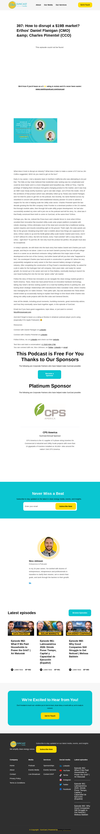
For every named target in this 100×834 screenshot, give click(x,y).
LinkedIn (42, 330)
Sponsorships (48, 766)
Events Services (49, 770)
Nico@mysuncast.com (22, 312)
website (56, 340)
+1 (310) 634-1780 (48, 344)
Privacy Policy (15, 778)
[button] (48, 5)
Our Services (61, 5)
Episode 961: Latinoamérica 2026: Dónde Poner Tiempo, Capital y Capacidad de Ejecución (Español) (80, 791)
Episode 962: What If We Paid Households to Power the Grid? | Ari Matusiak (82, 772)
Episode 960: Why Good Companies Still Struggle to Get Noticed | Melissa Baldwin (82, 810)
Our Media (48, 5)
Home (12, 766)
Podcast (31, 766)
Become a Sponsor (49, 374)
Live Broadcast (34, 774)
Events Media (33, 770)
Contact (13, 774)
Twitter (50, 347)
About (38, 5)
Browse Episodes (80, 613)
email (65, 347)
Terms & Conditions (17, 783)
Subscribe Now (46, 749)
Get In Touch (85, 5)
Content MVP (48, 774)
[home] (17, 4)
